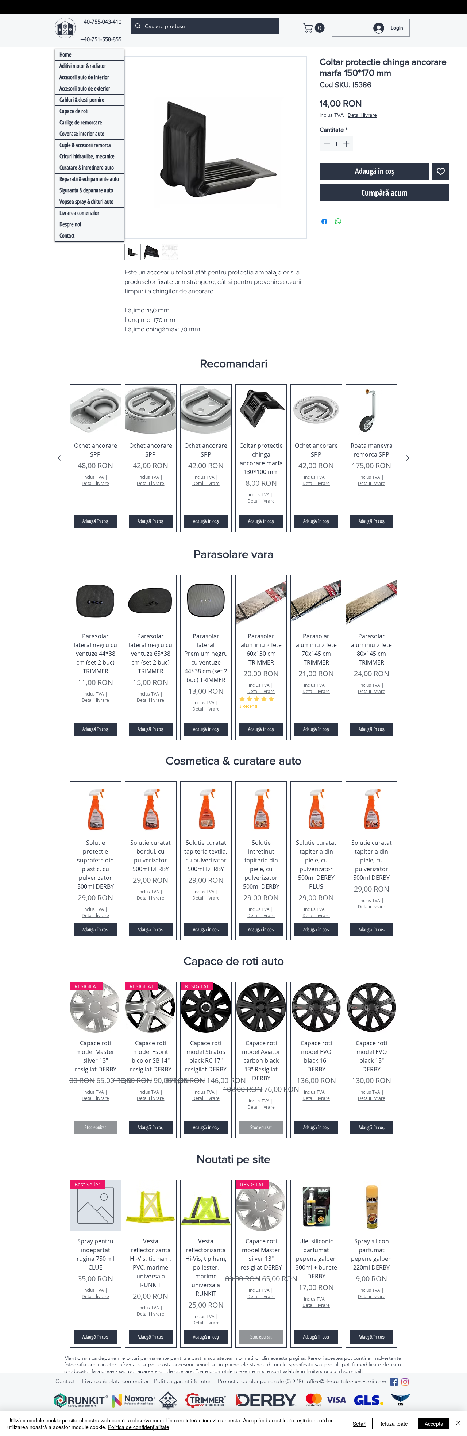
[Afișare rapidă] (95, 410)
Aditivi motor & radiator (82, 65)
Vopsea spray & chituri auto (86, 201)
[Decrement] (326, 143)
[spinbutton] (336, 143)
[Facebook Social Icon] (394, 1382)
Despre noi (70, 224)
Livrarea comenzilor (79, 212)
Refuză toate (393, 1423)
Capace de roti (73, 111)
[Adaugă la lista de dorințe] (440, 171)
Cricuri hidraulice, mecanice (87, 156)
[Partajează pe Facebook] (324, 221)
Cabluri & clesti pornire (81, 99)
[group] (233, 458)
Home (65, 54)
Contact (66, 235)
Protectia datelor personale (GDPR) (260, 1381)
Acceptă (434, 1423)
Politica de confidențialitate (138, 1427)
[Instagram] (405, 1382)
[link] (315, 28)
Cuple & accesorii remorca (85, 145)
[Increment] (346, 143)
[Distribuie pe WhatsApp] (338, 221)
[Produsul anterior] (59, 458)
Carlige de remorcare (80, 122)
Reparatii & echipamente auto (89, 179)
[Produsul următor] (408, 458)
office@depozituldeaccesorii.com (346, 1381)
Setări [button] (359, 1423)
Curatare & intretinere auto (86, 167)
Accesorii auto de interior (84, 77)
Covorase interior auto (81, 133)
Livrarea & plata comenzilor (115, 1381)
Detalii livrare (362, 115)
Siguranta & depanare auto (86, 190)
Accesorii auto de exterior (84, 88)
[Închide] (458, 1423)
